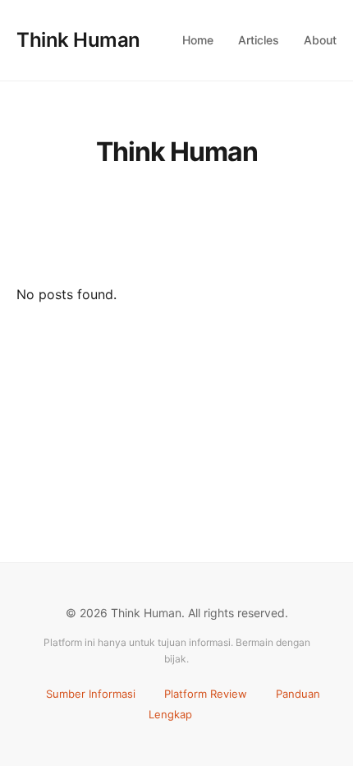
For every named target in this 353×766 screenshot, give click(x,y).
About (320, 40)
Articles (258, 40)
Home (197, 40)
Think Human (78, 40)
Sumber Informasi (90, 693)
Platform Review (205, 693)
